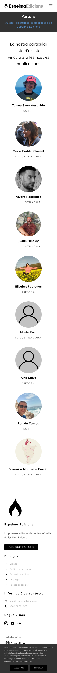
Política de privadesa (20, 569)
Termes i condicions (19, 574)
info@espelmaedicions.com (23, 601)
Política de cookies (19, 584)
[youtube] (12, 623)
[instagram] (6, 623)
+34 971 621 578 (18, 606)
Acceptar (19, 668)
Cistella (13, 563)
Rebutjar (38, 668)
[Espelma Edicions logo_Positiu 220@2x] (23, 4)
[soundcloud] (19, 623)
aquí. (49, 647)
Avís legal (15, 579)
